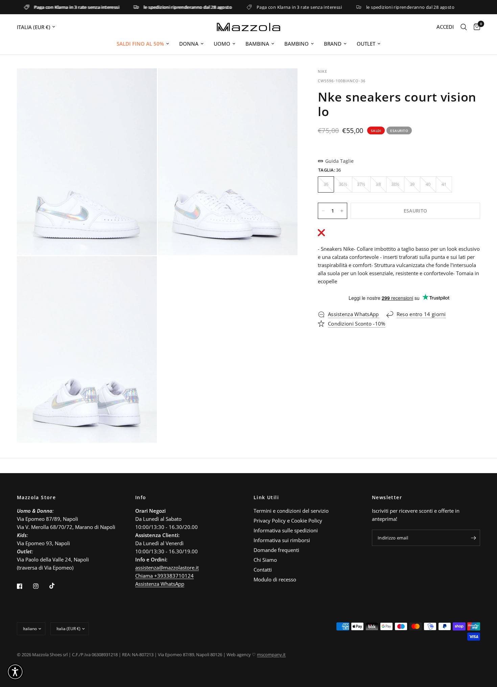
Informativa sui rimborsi (282, 540)
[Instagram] (40, 586)
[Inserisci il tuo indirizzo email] (473, 538)
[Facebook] (24, 586)
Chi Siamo (265, 559)
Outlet (366, 43)
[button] (15, 671)
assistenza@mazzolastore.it (167, 567)
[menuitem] (143, 43)
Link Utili (266, 497)
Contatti (263, 569)
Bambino (296, 43)
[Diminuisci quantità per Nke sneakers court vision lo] (323, 211)
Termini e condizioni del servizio (291, 510)
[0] (475, 27)
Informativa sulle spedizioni (286, 530)
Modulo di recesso (275, 579)
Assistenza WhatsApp (159, 583)
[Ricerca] (463, 27)
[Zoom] (142, 82)
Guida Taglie (339, 161)
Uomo (222, 43)
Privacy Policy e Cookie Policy (288, 520)
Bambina (257, 43)
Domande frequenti (276, 550)
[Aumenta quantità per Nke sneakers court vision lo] (342, 211)
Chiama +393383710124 (164, 575)
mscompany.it (271, 654)
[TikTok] (56, 585)
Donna (188, 43)
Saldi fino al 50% (140, 43)
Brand (332, 43)
